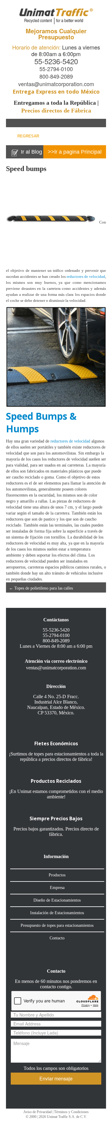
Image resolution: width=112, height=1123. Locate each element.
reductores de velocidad (86, 276)
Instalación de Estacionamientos (57, 913)
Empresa (57, 887)
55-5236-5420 (56, 61)
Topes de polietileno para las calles (41, 588)
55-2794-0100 (56, 69)
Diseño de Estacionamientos (57, 900)
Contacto (57, 938)
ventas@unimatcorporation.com (56, 84)
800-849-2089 (56, 76)
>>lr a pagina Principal (75, 152)
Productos (57, 875)
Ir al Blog (31, 152)
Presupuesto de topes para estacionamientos (57, 925)
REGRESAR (28, 136)
